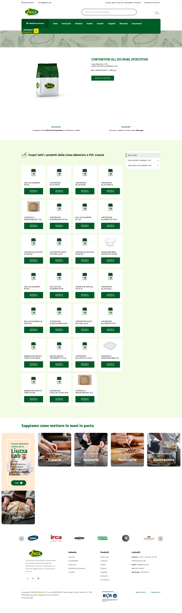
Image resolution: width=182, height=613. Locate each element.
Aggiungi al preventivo (103, 78)
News (113, 2)
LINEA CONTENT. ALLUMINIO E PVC (104, 66)
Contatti (71, 572)
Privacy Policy (141, 592)
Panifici (90, 23)
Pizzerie (100, 23)
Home (55, 23)
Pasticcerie (66, 23)
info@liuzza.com (45, 2)
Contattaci (137, 2)
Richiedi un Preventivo (76, 568)
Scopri (17, 483)
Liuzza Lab (119, 2)
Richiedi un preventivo (152, 2)
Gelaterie (78, 23)
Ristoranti (124, 23)
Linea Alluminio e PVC (99, 64)
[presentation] (21, 538)
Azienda (108, 2)
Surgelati (111, 23)
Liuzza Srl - (41, 592)
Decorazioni (137, 23)
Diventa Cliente (29, 2)
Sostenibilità (128, 2)
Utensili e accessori (36, 23)
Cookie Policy (156, 592)
